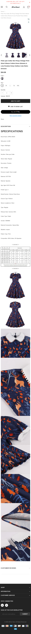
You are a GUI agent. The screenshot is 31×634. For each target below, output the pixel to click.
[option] (15, 35)
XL (14, 85)
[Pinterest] (6, 605)
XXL (18, 85)
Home (2, 11)
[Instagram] (2, 605)
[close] (29, 2)
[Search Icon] (6, 7)
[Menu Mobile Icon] (2, 7)
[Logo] (15, 7)
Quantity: (3, 89)
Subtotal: (3, 96)
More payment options (15, 115)
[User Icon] (24, 7)
